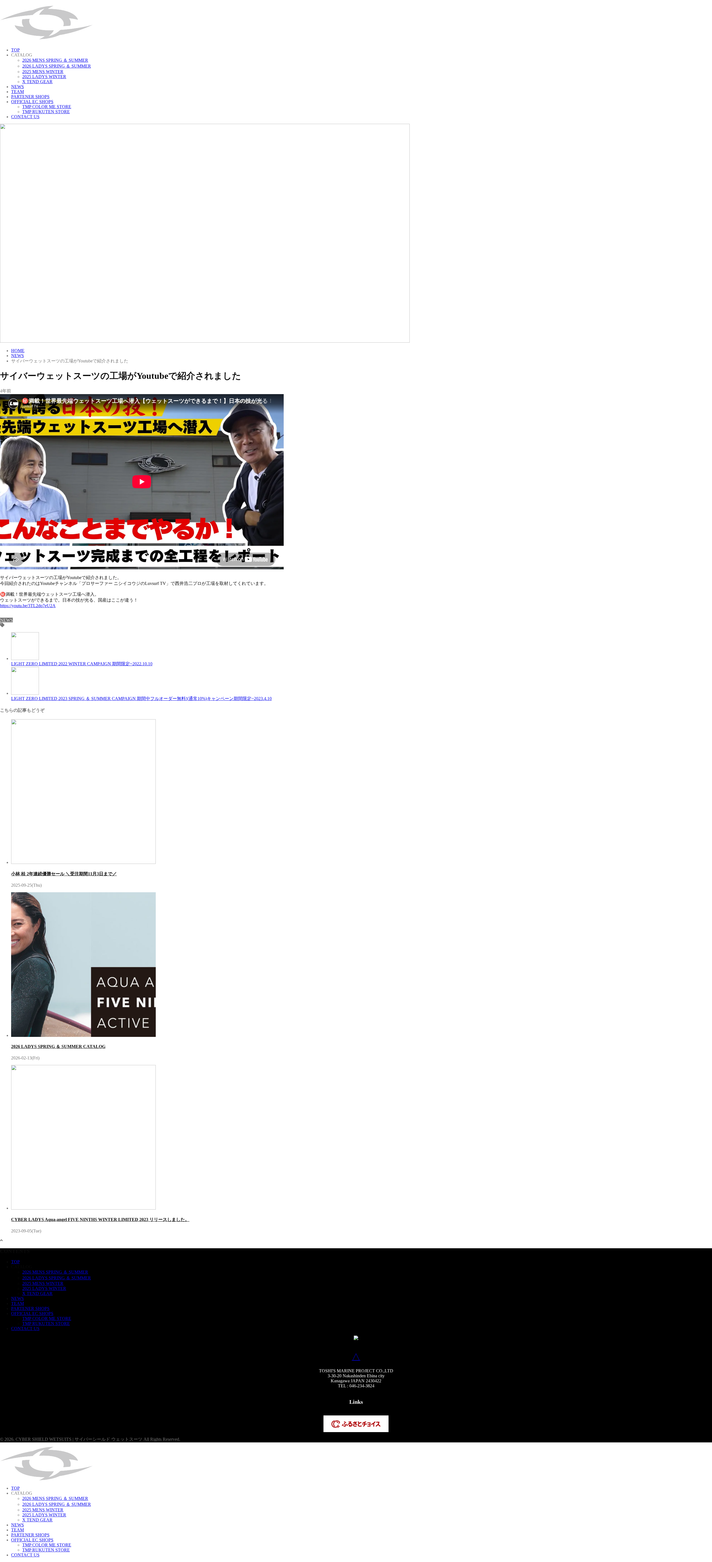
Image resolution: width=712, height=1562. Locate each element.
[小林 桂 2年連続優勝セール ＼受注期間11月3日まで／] (83, 862)
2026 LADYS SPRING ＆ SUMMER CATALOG (58, 1046)
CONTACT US (25, 116)
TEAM (17, 91)
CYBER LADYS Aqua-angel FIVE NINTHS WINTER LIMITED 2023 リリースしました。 (100, 1219)
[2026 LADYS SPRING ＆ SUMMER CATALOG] (83, 1035)
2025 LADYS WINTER (44, 76)
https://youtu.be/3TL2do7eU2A (28, 605)
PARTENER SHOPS (30, 96)
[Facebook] (2, 615)
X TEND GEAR (37, 81)
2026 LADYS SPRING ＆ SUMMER (56, 66)
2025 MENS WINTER (42, 71)
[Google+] (13, 615)
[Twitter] (8, 615)
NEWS (17, 86)
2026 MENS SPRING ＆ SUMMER (55, 60)
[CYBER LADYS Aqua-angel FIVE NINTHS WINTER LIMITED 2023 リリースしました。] (83, 1208)
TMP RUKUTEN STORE (46, 111)
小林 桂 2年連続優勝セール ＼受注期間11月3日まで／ (64, 873)
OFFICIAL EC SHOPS (32, 101)
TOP (15, 50)
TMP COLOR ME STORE (46, 106)
